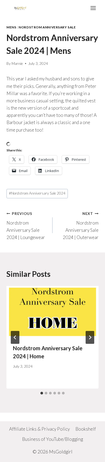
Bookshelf (85, 429)
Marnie (17, 63)
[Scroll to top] (91, 453)
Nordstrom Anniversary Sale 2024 (37, 193)
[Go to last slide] (15, 337)
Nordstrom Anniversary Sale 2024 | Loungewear (25, 225)
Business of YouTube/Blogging (52, 439)
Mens (11, 27)
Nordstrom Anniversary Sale (47, 27)
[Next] (90, 337)
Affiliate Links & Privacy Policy (39, 429)
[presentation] (52, 311)
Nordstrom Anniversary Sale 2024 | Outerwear (81, 225)
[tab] (41, 393)
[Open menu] (93, 8)
